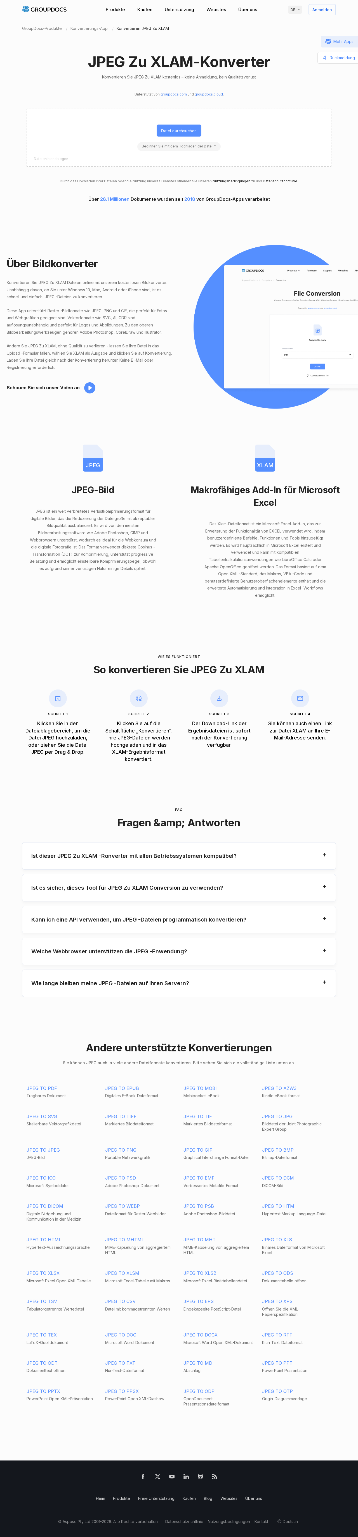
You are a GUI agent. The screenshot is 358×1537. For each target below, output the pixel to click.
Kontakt (261, 1521)
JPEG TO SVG (42, 1116)
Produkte (115, 9)
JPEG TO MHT (199, 1239)
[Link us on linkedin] (186, 1477)
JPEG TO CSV (120, 1301)
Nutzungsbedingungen (231, 181)
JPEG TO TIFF (120, 1116)
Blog (208, 1498)
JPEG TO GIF (197, 1150)
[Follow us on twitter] (157, 1477)
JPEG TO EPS (198, 1301)
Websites (216, 9)
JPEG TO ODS (277, 1273)
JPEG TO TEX (42, 1335)
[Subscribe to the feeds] (214, 1477)
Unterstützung (179, 9)
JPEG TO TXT (120, 1363)
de (293, 10)
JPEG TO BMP (278, 1150)
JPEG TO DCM (278, 1178)
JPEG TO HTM (278, 1206)
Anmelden (322, 9)
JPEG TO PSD (120, 1178)
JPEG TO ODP (199, 1391)
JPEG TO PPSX (122, 1391)
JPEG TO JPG (277, 1116)
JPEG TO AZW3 (279, 1088)
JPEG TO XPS (277, 1301)
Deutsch (290, 1521)
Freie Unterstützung (156, 1498)
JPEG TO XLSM (122, 1273)
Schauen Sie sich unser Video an (43, 387)
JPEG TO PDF (42, 1088)
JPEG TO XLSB (199, 1273)
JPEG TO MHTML (124, 1239)
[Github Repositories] (200, 1477)
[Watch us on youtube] (172, 1477)
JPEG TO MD (197, 1363)
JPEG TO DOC (120, 1335)
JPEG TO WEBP (122, 1206)
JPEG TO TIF (197, 1116)
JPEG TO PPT (277, 1363)
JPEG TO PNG (120, 1150)
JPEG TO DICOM (45, 1206)
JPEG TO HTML (44, 1239)
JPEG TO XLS (277, 1239)
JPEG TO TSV (42, 1301)
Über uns (247, 9)
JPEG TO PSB (198, 1206)
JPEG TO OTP (277, 1391)
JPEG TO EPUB (122, 1088)
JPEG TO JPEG (43, 1150)
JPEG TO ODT (42, 1363)
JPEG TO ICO (41, 1178)
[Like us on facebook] (143, 1477)
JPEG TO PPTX (43, 1391)
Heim (100, 1498)
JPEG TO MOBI (200, 1088)
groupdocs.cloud (209, 94)
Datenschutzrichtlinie (280, 181)
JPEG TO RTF (277, 1335)
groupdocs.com (174, 94)
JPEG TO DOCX (200, 1335)
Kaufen (144, 9)
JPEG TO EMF (199, 1178)
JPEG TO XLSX (43, 1273)
